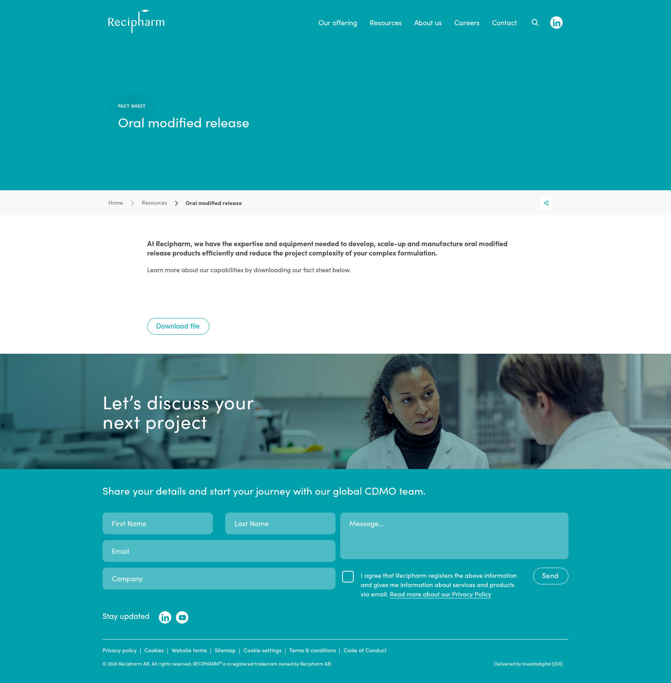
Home (115, 202)
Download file (178, 325)
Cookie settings (262, 650)
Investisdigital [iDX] (542, 663)
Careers (467, 22)
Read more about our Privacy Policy (440, 594)
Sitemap (225, 650)
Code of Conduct (365, 650)
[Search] (535, 22)
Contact (504, 22)
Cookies (154, 650)
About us (428, 22)
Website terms (189, 650)
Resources (386, 22)
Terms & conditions (312, 650)
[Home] (136, 30)
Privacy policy (120, 650)
